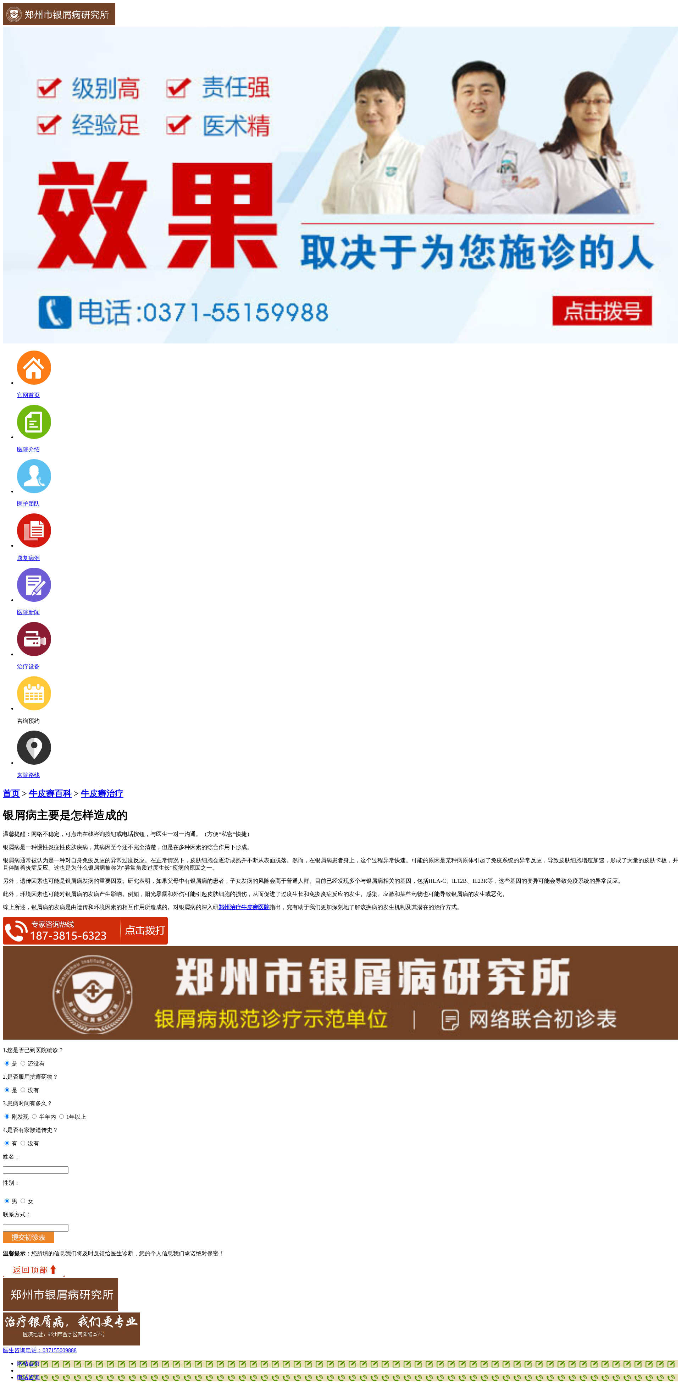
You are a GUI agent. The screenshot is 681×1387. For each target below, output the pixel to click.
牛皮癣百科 (50, 793)
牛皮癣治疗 (102, 793)
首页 (11, 793)
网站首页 (28, 1363)
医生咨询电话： (40, 1350)
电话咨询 (28, 1377)
